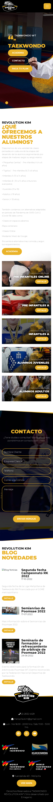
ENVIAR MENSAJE (26, 519)
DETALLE (8, 598)
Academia (18, 53)
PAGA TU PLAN (20, 68)
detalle (41, 281)
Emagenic (26, 797)
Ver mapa (26, 783)
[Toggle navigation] (47, 6)
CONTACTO (18, 61)
